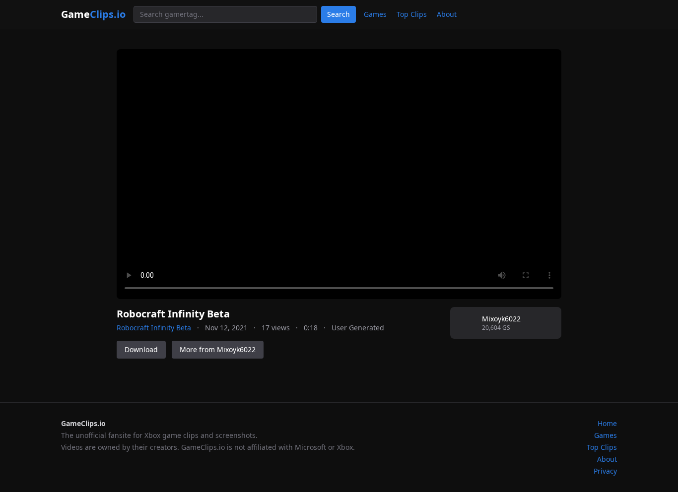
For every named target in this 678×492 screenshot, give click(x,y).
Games (375, 14)
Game (93, 14)
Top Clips (412, 14)
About (447, 14)
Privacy (605, 471)
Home (607, 423)
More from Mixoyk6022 (218, 349)
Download (141, 349)
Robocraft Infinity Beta (154, 327)
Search (338, 14)
